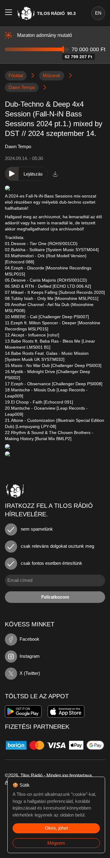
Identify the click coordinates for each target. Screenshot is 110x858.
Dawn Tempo (22, 87)
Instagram (30, 656)
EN (98, 13)
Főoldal (16, 75)
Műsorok (52, 75)
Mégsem (56, 843)
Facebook (29, 639)
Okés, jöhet (56, 828)
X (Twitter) (30, 673)
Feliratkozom (55, 597)
